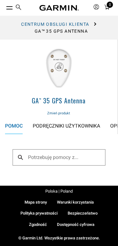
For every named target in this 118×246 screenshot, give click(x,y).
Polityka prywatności (39, 213)
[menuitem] (18, 8)
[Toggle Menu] (4, 6)
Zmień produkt (58, 113)
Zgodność (38, 224)
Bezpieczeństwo (83, 213)
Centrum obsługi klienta (55, 24)
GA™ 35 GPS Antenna (58, 100)
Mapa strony (36, 202)
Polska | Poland (59, 191)
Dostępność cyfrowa (75, 224)
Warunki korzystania (75, 202)
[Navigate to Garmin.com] (59, 8)
